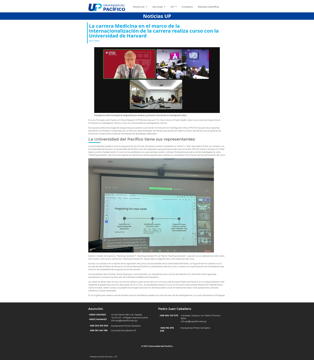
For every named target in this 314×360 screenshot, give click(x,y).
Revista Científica (208, 6)
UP (172, 6)
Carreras (157, 6)
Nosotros (138, 6)
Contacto (187, 6)
